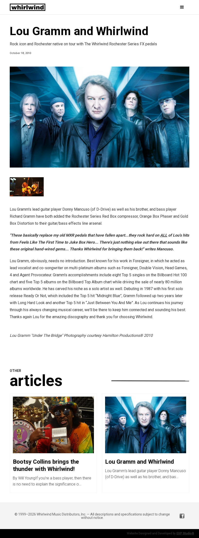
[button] (153, 7)
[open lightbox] (99, 117)
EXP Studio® (185, 533)
